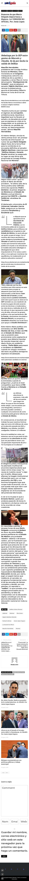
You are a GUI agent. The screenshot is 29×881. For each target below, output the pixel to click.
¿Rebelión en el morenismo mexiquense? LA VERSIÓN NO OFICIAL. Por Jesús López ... (6, 647)
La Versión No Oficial (8, 624)
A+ (2, 870)
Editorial (10, 10)
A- (2, 878)
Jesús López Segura (19, 621)
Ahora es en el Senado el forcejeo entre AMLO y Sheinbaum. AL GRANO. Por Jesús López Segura (14, 732)
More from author (18, 672)
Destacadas (4, 10)
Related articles (7, 672)
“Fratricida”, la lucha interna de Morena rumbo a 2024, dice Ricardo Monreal (22, 646)
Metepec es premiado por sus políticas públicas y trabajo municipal (11, 762)
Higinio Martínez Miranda (9, 617)
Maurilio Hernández (7, 628)
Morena (20, 10)
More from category (8, 674)
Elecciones (15, 10)
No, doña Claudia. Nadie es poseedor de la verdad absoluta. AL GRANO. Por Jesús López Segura (14, 702)
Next (7, 772)
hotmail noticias (6, 621)
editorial (4, 613)
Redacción (3, 25)
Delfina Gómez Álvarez (16, 609)
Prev (3, 772)
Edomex (12, 613)
